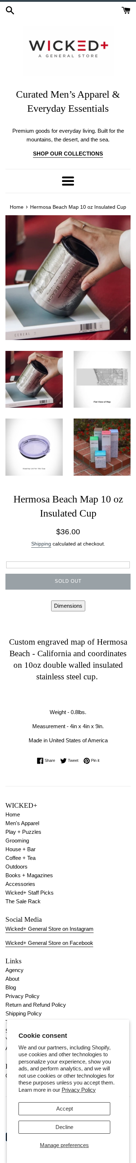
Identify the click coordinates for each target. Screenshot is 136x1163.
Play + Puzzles (23, 832)
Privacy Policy (79, 1090)
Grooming (17, 840)
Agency (14, 970)
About (12, 979)
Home (12, 814)
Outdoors (16, 866)
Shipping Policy (23, 1013)
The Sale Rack (23, 901)
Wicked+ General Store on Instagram (49, 929)
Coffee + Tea (20, 858)
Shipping (41, 544)
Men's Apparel (22, 823)
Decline (64, 1127)
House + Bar (20, 849)
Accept (64, 1108)
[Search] (10, 10)
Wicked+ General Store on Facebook (49, 943)
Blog (10, 987)
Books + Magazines (29, 875)
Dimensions (68, 606)
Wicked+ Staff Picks (29, 893)
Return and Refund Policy (35, 1005)
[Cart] (126, 10)
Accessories (20, 884)
